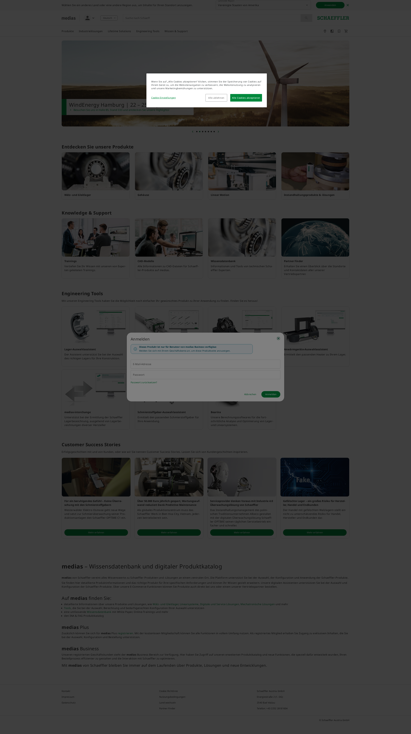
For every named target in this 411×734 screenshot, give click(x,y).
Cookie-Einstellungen (163, 97)
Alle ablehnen (216, 97)
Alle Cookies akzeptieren (246, 97)
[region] (206, 90)
